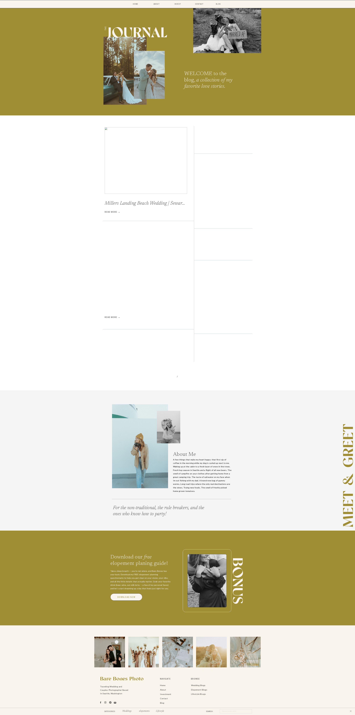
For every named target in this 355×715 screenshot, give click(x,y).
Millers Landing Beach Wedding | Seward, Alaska (152, 203)
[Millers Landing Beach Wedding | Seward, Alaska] (146, 160)
